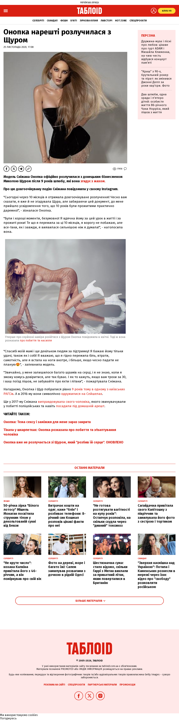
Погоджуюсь (8, 718)
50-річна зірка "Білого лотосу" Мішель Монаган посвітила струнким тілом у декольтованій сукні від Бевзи (21, 516)
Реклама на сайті (54, 684)
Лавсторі (106, 20)
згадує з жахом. (93, 181)
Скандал (52, 20)
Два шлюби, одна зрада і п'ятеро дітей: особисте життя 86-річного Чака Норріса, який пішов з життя (155, 103)
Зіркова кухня (89, 20)
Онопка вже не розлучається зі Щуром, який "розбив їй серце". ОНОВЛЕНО (63, 442)
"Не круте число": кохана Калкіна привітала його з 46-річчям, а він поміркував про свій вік (22, 571)
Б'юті (73, 20)
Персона (148, 36)
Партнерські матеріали (102, 684)
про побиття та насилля (36, 340)
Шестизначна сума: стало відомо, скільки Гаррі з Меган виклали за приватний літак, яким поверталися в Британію (110, 573)
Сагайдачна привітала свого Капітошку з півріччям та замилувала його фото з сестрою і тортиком (156, 514)
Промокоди (127, 684)
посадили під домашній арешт (80, 406)
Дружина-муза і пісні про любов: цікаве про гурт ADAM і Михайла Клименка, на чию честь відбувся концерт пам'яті (156, 51)
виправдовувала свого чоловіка (64, 402)
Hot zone (121, 20)
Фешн (64, 20)
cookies (33, 715)
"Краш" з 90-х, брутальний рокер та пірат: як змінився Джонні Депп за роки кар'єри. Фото (156, 79)
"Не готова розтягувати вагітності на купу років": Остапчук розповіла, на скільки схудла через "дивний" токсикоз (112, 516)
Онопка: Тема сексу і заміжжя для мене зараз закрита (47, 422)
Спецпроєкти (138, 20)
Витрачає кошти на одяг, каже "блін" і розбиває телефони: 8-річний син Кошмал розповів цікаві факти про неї (67, 516)
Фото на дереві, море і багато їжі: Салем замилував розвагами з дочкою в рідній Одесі (66, 569)
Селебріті (38, 20)
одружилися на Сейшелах (81, 394)
